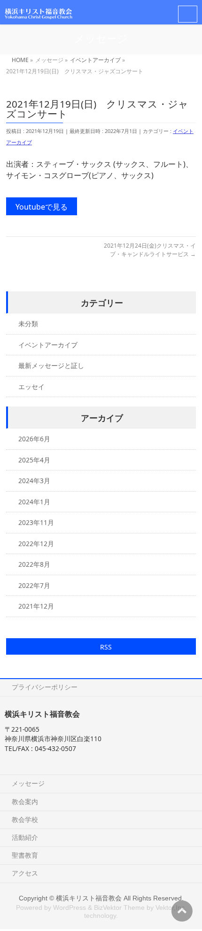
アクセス (25, 872)
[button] (101, 646)
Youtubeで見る (42, 207)
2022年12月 (36, 543)
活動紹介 (25, 837)
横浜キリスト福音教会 (89, 898)
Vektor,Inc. (170, 907)
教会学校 (25, 819)
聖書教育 (25, 855)
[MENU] (187, 14)
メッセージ (28, 783)
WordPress (69, 907)
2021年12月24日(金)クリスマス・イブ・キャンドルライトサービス (150, 250)
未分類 (28, 323)
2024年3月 (34, 480)
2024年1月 (34, 501)
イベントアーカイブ (48, 344)
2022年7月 (34, 585)
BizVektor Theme (119, 907)
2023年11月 (36, 522)
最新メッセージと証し (51, 365)
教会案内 (25, 801)
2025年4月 (34, 459)
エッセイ (31, 386)
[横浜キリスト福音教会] (38, 12)
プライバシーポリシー (45, 686)
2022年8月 (34, 564)
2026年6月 (34, 438)
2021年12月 (36, 606)
